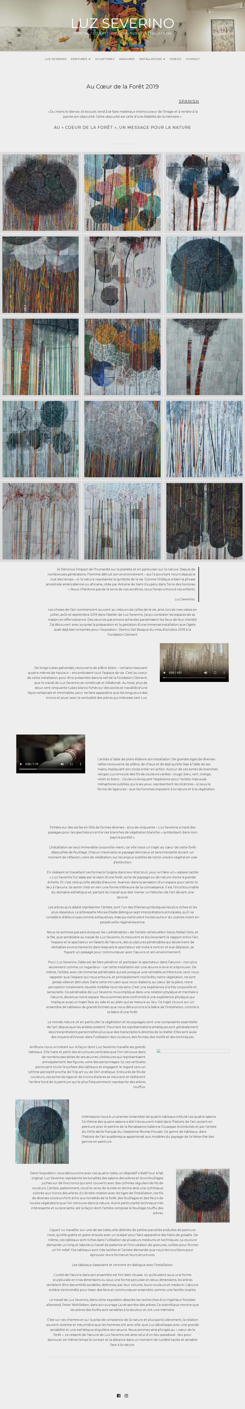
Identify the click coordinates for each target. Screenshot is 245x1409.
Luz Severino (122, 23)
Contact (193, 58)
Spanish (189, 101)
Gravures (127, 58)
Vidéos (175, 58)
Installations (149, 59)
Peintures (78, 59)
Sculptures (104, 58)
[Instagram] (126, 8)
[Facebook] (118, 8)
